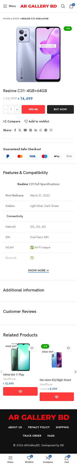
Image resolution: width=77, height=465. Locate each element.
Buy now (60, 109)
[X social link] (20, 130)
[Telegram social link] (45, 130)
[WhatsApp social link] (40, 130)
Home (6, 18)
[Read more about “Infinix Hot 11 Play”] (20, 391)
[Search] (63, 6)
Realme (22, 184)
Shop (16, 18)
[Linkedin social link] (35, 130)
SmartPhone (9, 379)
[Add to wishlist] (32, 348)
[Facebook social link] (15, 130)
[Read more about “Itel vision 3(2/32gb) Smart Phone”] (57, 396)
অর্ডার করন (33, 109)
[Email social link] (25, 130)
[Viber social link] (51, 130)
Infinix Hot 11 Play (13, 374)
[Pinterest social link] (30, 130)
